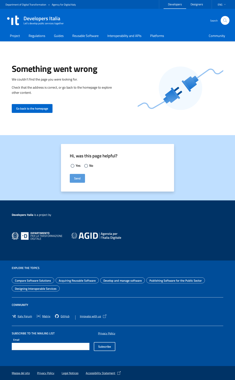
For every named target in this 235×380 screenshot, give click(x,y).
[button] (222, 4)
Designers (199, 3)
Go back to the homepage (34, 108)
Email (16, 339)
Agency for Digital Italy (64, 4)
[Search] (225, 20)
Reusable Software (85, 35)
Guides (59, 35)
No (91, 165)
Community (217, 35)
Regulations (37, 35)
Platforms (157, 35)
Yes (78, 165)
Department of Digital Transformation (26, 4)
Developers (177, 3)
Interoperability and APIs (124, 35)
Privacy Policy (106, 333)
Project (15, 35)
